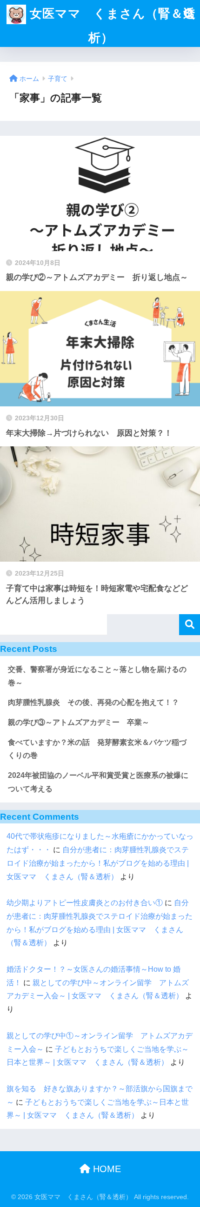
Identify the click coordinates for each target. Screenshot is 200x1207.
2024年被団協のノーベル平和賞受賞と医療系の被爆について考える (98, 782)
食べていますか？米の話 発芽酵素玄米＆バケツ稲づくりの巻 (97, 749)
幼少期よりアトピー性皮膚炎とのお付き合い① (85, 903)
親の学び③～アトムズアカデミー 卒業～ (78, 722)
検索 (189, 624)
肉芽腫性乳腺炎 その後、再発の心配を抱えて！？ (93, 702)
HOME (105, 1169)
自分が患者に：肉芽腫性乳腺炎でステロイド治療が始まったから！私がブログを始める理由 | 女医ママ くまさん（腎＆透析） (98, 863)
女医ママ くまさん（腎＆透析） (111, 25)
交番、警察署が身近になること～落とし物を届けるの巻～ (97, 676)
